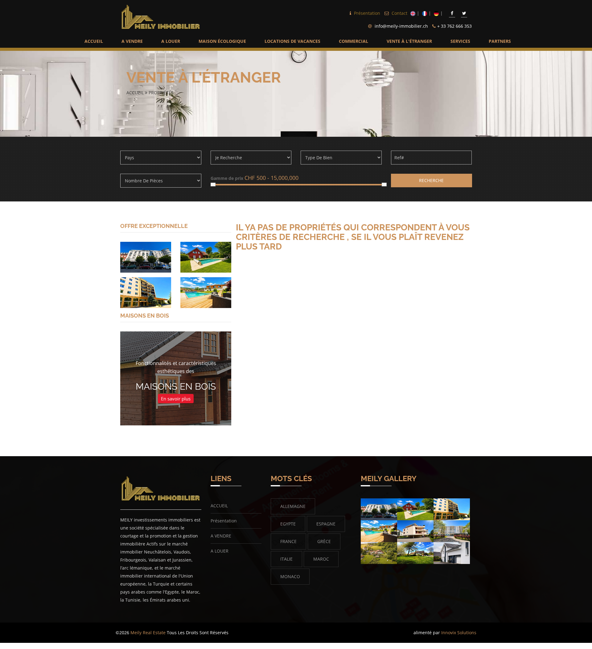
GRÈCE (324, 541)
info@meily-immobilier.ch (401, 26)
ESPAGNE (325, 524)
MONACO (290, 576)
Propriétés (161, 92)
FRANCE (288, 541)
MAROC (321, 559)
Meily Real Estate (148, 632)
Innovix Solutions (458, 632)
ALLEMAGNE (293, 506)
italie (286, 559)
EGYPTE (288, 524)
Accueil (135, 92)
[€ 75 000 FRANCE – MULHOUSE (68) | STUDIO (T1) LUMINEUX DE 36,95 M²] (145, 257)
